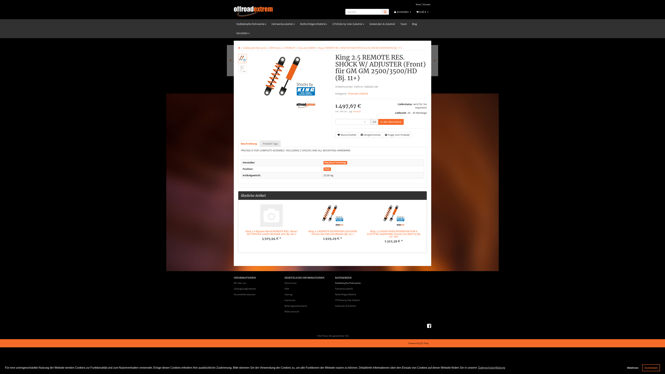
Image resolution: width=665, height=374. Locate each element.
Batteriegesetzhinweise (296, 305)
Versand (357, 111)
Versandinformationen (244, 294)
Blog (414, 24)
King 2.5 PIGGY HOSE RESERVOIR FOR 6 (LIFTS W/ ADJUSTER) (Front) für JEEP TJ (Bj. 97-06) (394, 234)
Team (403, 24)
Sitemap (288, 294)
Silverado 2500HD (358, 93)
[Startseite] (239, 47)
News (418, 4)
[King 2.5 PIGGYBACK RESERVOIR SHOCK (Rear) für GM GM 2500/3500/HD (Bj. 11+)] (230, 60)
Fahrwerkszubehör (282, 24)
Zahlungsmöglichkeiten (245, 288)
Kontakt (426, 4)
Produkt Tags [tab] (270, 143)
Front (327, 169)
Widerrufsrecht (292, 311)
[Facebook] (429, 325)
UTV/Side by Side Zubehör (347, 24)
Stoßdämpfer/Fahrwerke (250, 24)
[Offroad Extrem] (265, 11)
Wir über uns (240, 283)
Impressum (290, 300)
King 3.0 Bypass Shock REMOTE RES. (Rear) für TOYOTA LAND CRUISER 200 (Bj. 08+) (271, 232)
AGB (287, 288)
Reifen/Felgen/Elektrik (312, 24)
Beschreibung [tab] (249, 143)
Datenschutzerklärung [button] (491, 367)
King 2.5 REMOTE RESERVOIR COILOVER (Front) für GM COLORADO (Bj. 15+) (332, 232)
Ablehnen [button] (633, 367)
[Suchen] (385, 12)
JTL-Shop (424, 343)
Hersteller (242, 33)
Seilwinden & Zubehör (382, 24)
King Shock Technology (335, 163)
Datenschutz (291, 283)
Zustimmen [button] (651, 367)
